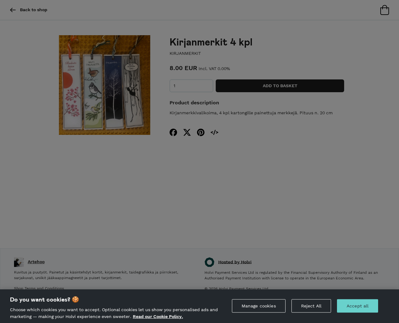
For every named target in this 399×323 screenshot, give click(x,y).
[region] (199, 306)
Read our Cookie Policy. (158, 316)
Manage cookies (259, 305)
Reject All (311, 305)
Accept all (357, 305)
